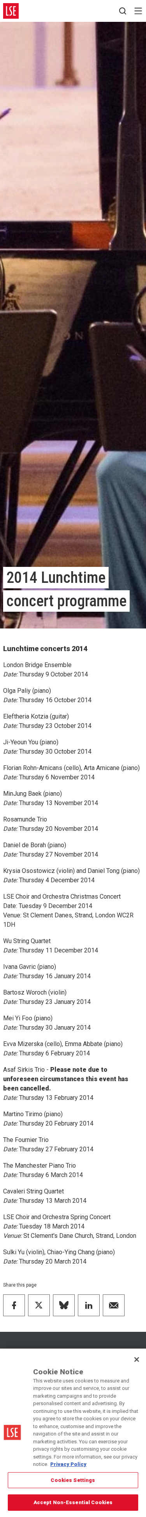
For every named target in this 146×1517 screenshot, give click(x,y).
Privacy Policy (68, 1464)
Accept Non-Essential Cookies (73, 1502)
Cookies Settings (73, 1480)
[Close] (136, 1359)
